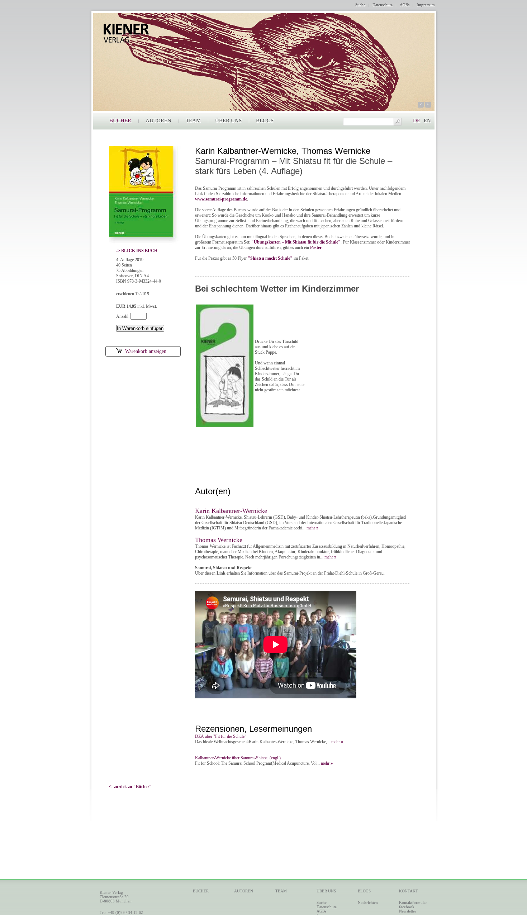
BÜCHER (120, 120)
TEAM (193, 120)
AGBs (404, 5)
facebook (406, 907)
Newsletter (407, 911)
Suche (360, 5)
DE (416, 120)
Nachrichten (368, 902)
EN (427, 120)
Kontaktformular (413, 902)
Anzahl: (123, 316)
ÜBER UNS (228, 120)
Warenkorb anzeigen (145, 351)
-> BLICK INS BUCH (136, 250)
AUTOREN (158, 120)
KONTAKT (408, 891)
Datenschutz (382, 5)
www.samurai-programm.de (221, 199)
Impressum (426, 5)
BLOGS (265, 120)
